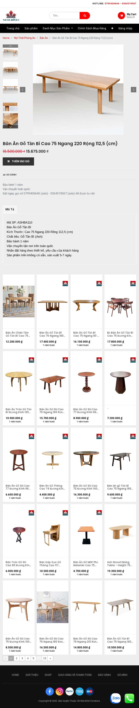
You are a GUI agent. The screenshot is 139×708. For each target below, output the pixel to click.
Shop (48, 674)
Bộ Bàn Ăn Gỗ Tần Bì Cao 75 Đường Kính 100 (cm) (120, 334)
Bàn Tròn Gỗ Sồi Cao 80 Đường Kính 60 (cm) (18, 564)
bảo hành (104, 674)
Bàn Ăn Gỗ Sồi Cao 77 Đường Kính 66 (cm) (85, 411)
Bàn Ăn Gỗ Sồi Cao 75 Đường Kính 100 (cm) (18, 640)
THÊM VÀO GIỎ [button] (20, 161)
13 (44, 658)
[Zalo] (115, 698)
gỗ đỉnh (122, 674)
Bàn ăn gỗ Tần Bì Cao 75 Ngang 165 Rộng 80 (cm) (119, 487)
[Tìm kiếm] (85, 15)
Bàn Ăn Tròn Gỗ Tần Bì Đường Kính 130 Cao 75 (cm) (18, 411)
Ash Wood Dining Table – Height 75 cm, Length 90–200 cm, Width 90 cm (119, 564)
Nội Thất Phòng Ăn (24, 38)
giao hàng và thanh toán (75, 674)
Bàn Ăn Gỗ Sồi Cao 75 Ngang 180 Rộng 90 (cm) (51, 640)
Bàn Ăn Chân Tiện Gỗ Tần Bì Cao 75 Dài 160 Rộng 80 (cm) (17, 334)
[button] (112, 28)
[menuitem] (13, 28)
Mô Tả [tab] (9, 209)
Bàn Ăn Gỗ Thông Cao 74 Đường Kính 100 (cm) (52, 487)
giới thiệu (32, 674)
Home (6, 38)
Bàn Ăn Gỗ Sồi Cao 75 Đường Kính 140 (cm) (85, 487)
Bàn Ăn (44, 38)
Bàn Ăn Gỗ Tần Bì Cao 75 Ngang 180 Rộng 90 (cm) (51, 334)
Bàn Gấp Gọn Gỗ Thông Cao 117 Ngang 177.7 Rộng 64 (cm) (51, 564)
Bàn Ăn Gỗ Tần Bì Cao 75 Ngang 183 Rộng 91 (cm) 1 (119, 640)
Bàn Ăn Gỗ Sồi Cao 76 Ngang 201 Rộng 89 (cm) (85, 640)
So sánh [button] (11, 174)
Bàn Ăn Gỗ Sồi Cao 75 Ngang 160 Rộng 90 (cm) (51, 411)
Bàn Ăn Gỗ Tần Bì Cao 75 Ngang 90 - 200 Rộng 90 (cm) (86, 334)
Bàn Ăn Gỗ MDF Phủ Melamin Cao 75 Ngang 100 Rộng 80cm (85, 564)
